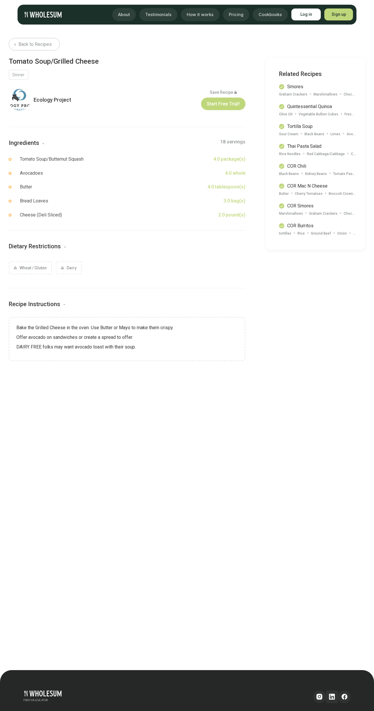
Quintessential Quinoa (309, 106)
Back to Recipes (34, 44)
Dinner (19, 74)
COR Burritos (300, 225)
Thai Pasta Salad (304, 146)
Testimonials (158, 14)
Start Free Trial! (223, 104)
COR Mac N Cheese (307, 186)
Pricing (236, 14)
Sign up (339, 14)
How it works (200, 14)
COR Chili (296, 166)
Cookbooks (270, 14)
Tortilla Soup (300, 126)
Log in (306, 14)
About (124, 14)
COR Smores (300, 206)
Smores (295, 86)
